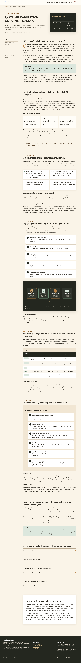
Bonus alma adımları (8, 53)
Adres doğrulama (8, 48)
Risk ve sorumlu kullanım (9, 55)
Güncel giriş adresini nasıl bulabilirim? (32, 559)
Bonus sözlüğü (49, 2)
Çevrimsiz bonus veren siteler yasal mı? (32, 586)
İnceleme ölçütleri (36, 644)
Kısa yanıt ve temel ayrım (9, 42)
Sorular (70, 2)
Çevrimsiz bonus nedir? (28, 550)
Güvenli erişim (64, 2)
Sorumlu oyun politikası (37, 645)
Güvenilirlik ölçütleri (8, 46)
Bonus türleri (7, 44)
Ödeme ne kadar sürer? (28, 577)
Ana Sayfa (7, 6)
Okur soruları (35, 648)
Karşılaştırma (57, 2)
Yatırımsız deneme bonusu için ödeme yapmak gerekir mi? (37, 568)
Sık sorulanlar (7, 57)
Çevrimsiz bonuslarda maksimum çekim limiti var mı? (36, 564)
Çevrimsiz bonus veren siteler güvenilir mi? (33, 555)
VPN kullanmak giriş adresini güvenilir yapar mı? (35, 581)
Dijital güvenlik (36, 646)
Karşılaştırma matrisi (8, 51)
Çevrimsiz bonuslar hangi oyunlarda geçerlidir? (34, 572)
